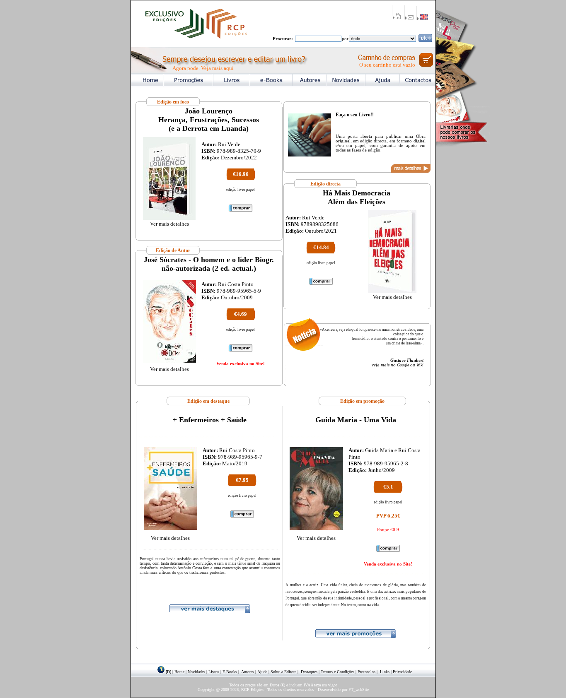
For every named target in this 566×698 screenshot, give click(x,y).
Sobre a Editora (283, 671)
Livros (213, 671)
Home (179, 671)
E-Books (230, 671)
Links (384, 671)
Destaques (309, 671)
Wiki (419, 365)
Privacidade (402, 671)
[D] (168, 671)
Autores (247, 671)
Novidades (196, 671)
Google (403, 365)
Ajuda (262, 671)
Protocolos (366, 671)
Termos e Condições (337, 671)
